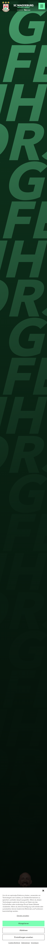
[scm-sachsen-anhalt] (24, 7)
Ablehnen (24, 930)
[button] (43, 890)
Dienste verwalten (23, 916)
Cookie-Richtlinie (14, 943)
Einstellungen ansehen (23, 937)
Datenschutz (25, 943)
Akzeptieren (23, 923)
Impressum (35, 943)
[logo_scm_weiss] (6, 6)
